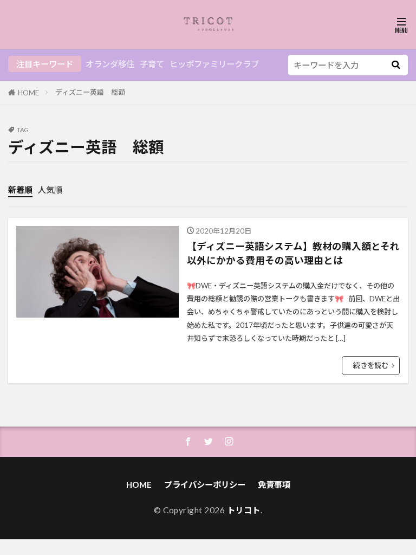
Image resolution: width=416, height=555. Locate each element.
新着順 (20, 190)
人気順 (50, 190)
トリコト (244, 510)
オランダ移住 (110, 64)
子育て (152, 64)
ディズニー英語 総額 (90, 92)
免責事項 (274, 484)
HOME (28, 92)
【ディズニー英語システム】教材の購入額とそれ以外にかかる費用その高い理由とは (293, 253)
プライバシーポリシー (204, 484)
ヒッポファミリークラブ (214, 64)
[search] (396, 65)
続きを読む (370, 365)
